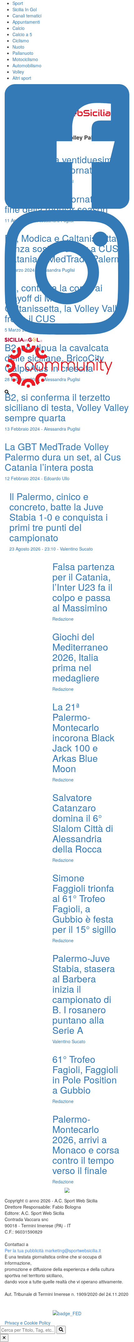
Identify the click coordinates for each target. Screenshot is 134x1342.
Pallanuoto (22, 53)
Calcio (18, 28)
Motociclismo (25, 59)
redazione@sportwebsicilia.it (58, 1244)
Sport (17, 3)
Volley (18, 72)
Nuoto (18, 47)
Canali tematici (26, 15)
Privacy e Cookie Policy (27, 1323)
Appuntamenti (26, 22)
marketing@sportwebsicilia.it (73, 1250)
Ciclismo (20, 40)
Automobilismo (26, 65)
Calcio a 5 (22, 34)
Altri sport (21, 78)
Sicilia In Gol (24, 9)
